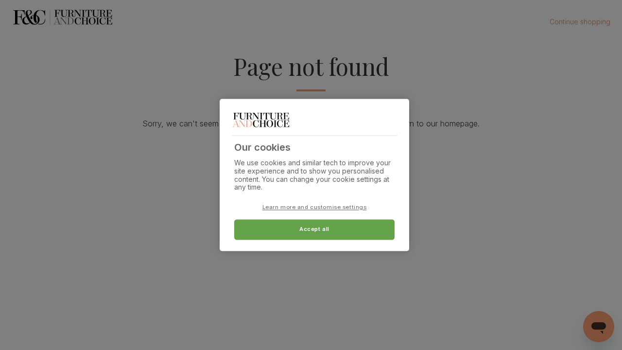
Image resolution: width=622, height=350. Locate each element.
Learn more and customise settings (314, 207)
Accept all (314, 229)
